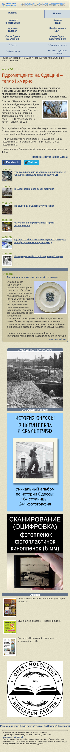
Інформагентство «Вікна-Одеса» (50, 157)
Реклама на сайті (9, 726)
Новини (57, 13)
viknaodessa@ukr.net (13, 737)
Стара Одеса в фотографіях (57, 37)
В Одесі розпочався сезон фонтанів (34, 189)
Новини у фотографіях (12, 21)
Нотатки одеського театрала (57, 52)
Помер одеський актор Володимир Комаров (38, 256)
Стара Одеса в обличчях (12, 37)
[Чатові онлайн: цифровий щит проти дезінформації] (7, 226)
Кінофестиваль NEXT (57, 29)
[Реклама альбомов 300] (35, 510)
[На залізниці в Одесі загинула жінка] (7, 209)
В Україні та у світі (57, 45)
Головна (12, 12)
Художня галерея (13, 29)
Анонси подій (57, 21)
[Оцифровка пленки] (35, 589)
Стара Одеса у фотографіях (35, 349)
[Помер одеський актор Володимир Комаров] (7, 260)
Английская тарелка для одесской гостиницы (32, 277)
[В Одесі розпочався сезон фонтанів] (7, 193)
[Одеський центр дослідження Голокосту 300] (35, 716)
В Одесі (13, 45)
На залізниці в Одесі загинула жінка (34, 206)
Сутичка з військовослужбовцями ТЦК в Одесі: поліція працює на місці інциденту (40, 241)
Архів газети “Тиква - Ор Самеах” (38, 726)
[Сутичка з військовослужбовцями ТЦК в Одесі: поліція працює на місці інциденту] (7, 243)
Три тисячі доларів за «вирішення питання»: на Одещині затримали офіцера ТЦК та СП (40, 173)
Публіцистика (13, 51)
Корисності (64, 726)
